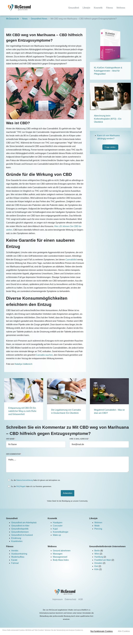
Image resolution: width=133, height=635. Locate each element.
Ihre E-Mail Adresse (79, 439)
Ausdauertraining (19, 554)
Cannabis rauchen (44, 355)
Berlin (97, 551)
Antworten (67, 493)
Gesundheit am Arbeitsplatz (24, 522)
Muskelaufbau (17, 557)
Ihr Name (10, 439)
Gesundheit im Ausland (22, 535)
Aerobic (14, 551)
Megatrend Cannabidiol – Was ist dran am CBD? (109, 411)
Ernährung (16, 538)
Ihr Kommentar (13, 454)
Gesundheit (73, 8)
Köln (96, 569)
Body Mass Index (61, 560)
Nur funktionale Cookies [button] (101, 631)
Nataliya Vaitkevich (23, 364)
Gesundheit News (39, 19)
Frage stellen (110, 147)
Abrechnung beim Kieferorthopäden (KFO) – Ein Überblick (107, 119)
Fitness (109, 8)
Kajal (55, 529)
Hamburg (99, 557)
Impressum (57, 599)
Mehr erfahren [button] (43, 632)
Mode (97, 526)
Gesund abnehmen (62, 551)
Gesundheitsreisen (20, 532)
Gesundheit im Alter (20, 526)
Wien (97, 554)
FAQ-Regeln (20, 486)
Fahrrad (15, 563)
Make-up (57, 535)
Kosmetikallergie (60, 532)
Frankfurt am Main (103, 560)
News (25, 19)
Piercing (98, 529)
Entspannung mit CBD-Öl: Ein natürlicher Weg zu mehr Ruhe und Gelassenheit (22, 411)
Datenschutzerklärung (24, 480)
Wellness (121, 8)
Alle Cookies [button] (124, 631)
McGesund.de (12, 19)
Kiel (96, 566)
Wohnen (98, 522)
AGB (80, 599)
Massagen (57, 554)
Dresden (98, 563)
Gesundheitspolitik (19, 529)
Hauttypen (57, 522)
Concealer (57, 526)
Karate (14, 560)
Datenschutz (70, 599)
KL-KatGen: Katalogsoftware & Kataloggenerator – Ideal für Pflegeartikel (108, 71)
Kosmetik (98, 8)
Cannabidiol (71, 259)
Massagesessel (60, 557)
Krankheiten (16, 541)
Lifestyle (86, 8)
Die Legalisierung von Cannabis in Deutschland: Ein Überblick (66, 411)
